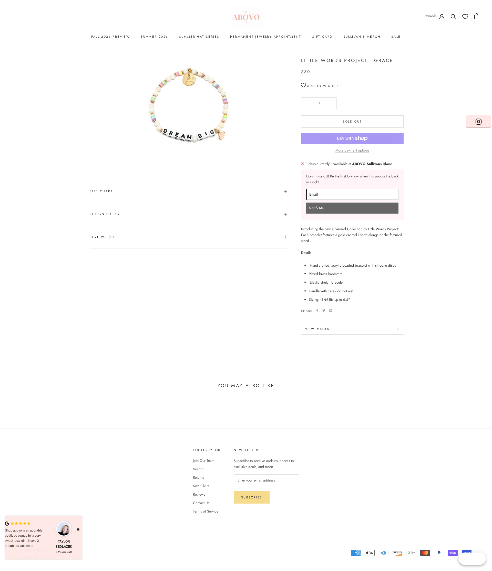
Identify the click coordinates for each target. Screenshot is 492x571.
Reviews (199, 494)
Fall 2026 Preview (110, 36)
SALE (396, 36)
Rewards (430, 15)
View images (317, 329)
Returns (198, 477)
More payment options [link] (352, 150)
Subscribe (251, 497)
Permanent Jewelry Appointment (265, 36)
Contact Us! (201, 502)
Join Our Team (203, 460)
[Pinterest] (330, 310)
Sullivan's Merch (362, 36)
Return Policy (105, 214)
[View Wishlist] (465, 16)
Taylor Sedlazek (22, 544)
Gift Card (322, 36)
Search (198, 469)
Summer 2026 (154, 36)
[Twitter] (323, 310)
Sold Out (352, 121)
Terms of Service (205, 511)
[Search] (453, 16)
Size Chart (101, 191)
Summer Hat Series (199, 36)
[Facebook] (317, 310)
